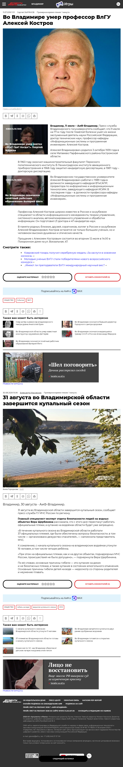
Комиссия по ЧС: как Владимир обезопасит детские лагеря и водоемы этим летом (36, 649)
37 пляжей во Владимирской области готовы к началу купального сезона (37, 639)
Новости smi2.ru (13, 383)
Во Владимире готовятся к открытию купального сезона (92, 639)
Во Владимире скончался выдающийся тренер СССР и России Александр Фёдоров (95, 332)
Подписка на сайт (74, 704)
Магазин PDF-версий (92, 700)
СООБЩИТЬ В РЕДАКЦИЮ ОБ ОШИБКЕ (94, 711)
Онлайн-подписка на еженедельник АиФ (42, 704)
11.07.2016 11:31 (9, 12)
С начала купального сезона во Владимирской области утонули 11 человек (36, 630)
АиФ (22, 489)
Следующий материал (63, 759)
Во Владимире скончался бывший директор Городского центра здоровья (95, 323)
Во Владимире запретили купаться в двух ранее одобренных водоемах (94, 630)
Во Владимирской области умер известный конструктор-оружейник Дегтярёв (36, 332)
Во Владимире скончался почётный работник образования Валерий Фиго (37, 342)
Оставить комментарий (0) (97, 277)
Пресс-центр (54, 700)
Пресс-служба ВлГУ (12, 109)
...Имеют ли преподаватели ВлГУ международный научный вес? (64, 265)
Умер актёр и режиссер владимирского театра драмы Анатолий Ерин (34, 323)
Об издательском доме (34, 700)
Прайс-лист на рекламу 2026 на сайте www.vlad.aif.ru (49, 711)
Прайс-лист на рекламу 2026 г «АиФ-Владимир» (45, 707)
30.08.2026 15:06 (10, 393)
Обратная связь (71, 700)
